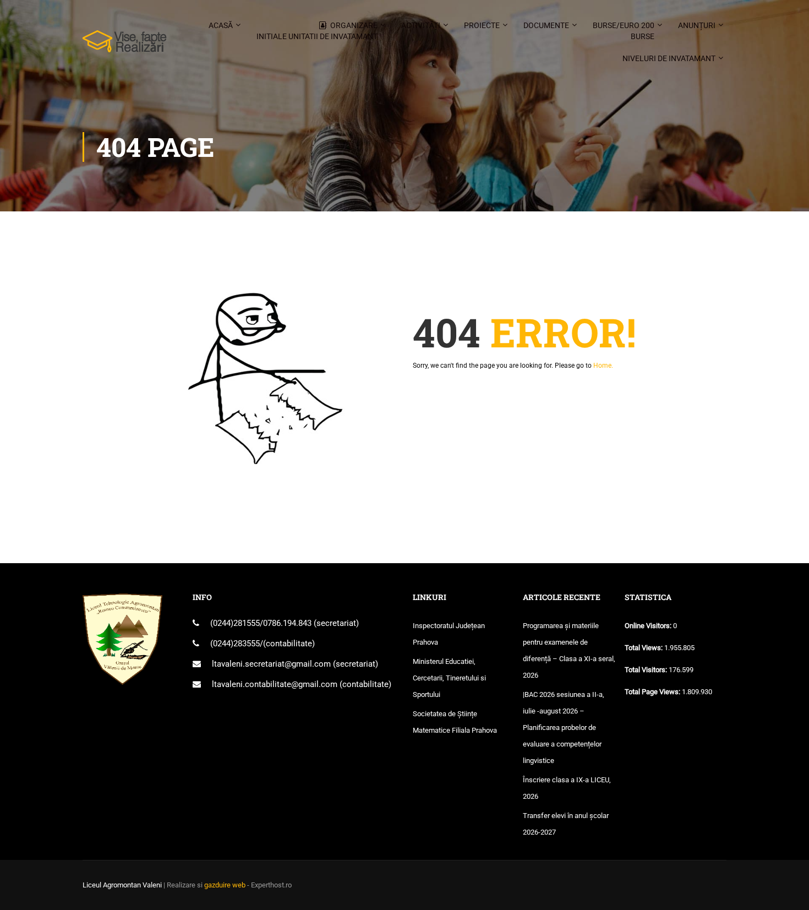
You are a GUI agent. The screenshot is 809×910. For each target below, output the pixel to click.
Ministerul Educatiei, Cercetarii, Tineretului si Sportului (449, 678)
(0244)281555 (235, 623)
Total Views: (644, 648)
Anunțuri (696, 25)
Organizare (317, 31)
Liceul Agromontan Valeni (122, 885)
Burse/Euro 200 (623, 31)
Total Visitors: (647, 670)
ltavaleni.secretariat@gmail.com (271, 664)
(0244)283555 (235, 644)
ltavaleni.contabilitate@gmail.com (274, 684)
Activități (420, 25)
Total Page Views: (653, 692)
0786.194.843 (288, 623)
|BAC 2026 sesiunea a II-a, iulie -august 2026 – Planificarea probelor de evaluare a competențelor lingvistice (563, 727)
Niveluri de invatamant (668, 58)
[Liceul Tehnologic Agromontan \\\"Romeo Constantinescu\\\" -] (125, 46)
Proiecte (482, 25)
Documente (546, 25)
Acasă (221, 25)
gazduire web (224, 885)
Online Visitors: (649, 626)
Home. (603, 365)
